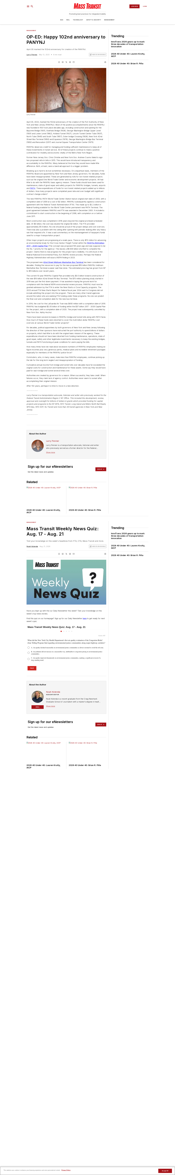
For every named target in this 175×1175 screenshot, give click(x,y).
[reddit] (70, 62)
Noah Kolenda (32, 546)
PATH (32, 188)
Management (109, 20)
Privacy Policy (65, 1170)
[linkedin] (63, 62)
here (85, 618)
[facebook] (59, 62)
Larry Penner (32, 55)
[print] (105, 62)
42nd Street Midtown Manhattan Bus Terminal (63, 262)
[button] (28, 6)
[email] (74, 62)
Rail (68, 20)
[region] (87, 1171)
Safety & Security (93, 20)
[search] (31, 6)
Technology (78, 20)
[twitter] (66, 62)
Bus (61, 20)
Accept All (165, 1171)
